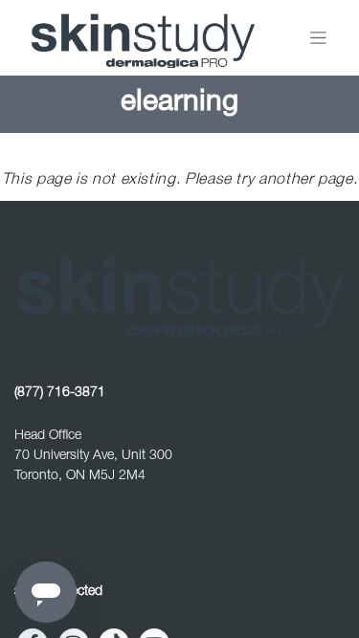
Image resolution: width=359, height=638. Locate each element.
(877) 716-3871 (59, 393)
